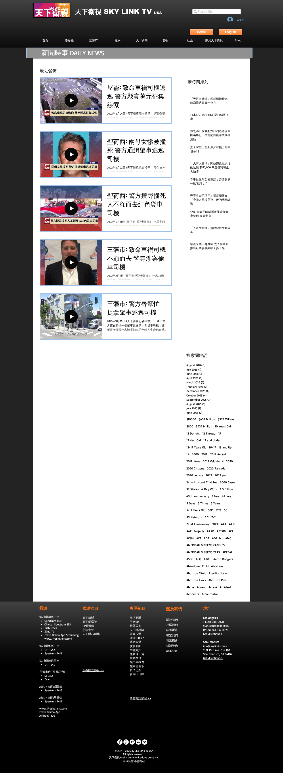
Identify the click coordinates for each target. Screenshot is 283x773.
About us (171, 650)
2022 (209, 475)
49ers (215, 496)
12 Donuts (193, 433)
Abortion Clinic (196, 573)
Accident (225, 587)
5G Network (194, 517)
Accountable (210, 594)
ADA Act (217, 538)
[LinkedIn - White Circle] (138, 742)
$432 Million (207, 419)
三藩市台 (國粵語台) (52, 671)
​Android (44, 715)
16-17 (212, 447)
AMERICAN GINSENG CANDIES (205, 545)
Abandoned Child (197, 566)
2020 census (194, 475)
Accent (201, 587)
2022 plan (221, 475)
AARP (210, 531)
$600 (189, 426)
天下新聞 (88, 617)
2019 (204, 454)
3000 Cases (227, 482)
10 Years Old (223, 426)
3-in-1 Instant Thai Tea (201, 482)
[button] (166, 40)
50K (210, 510)
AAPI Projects (195, 531)
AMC (228, 538)
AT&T (207, 559)
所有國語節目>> (93, 670)
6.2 (207, 517)
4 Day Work (209, 489)
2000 (195, 454)
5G (225, 510)
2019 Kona (193, 461)
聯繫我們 (172, 635)
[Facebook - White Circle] (119, 742)
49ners (226, 496)
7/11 (213, 517)
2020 (229, 461)
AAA (223, 524)
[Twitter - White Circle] (144, 742)
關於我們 (172, 619)
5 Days (190, 503)
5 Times (203, 503)
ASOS (189, 559)
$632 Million (204, 426)
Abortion (217, 566)
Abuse (190, 587)
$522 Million (226, 419)
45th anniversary (197, 496)
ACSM (190, 538)
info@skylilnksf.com (215, 646)
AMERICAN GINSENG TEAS (203, 552)
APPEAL (227, 552)
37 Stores (192, 489)
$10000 (191, 419)
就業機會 (172, 640)
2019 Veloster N (213, 461)
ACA (230, 531)
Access (212, 587)
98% (215, 524)
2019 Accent (218, 454)
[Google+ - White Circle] (126, 742)
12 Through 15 (211, 433)
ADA (206, 538)
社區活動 (172, 625)
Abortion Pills (217, 580)
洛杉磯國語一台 (49, 617)
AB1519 (221, 531)
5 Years (215, 503)
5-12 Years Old (195, 510)
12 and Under (211, 440)
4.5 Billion (226, 489)
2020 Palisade (216, 468)
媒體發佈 (172, 645)
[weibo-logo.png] (132, 742)
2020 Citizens (195, 468)
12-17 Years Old (196, 447)
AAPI (232, 524)
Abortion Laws (196, 580)
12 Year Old (193, 440)
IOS (53, 715)
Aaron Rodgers (223, 559)
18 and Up (225, 447)
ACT (198, 538)
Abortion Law (218, 573)
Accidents (192, 594)
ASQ (198, 559)
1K (187, 454)
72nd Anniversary (198, 524)
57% (218, 510)
